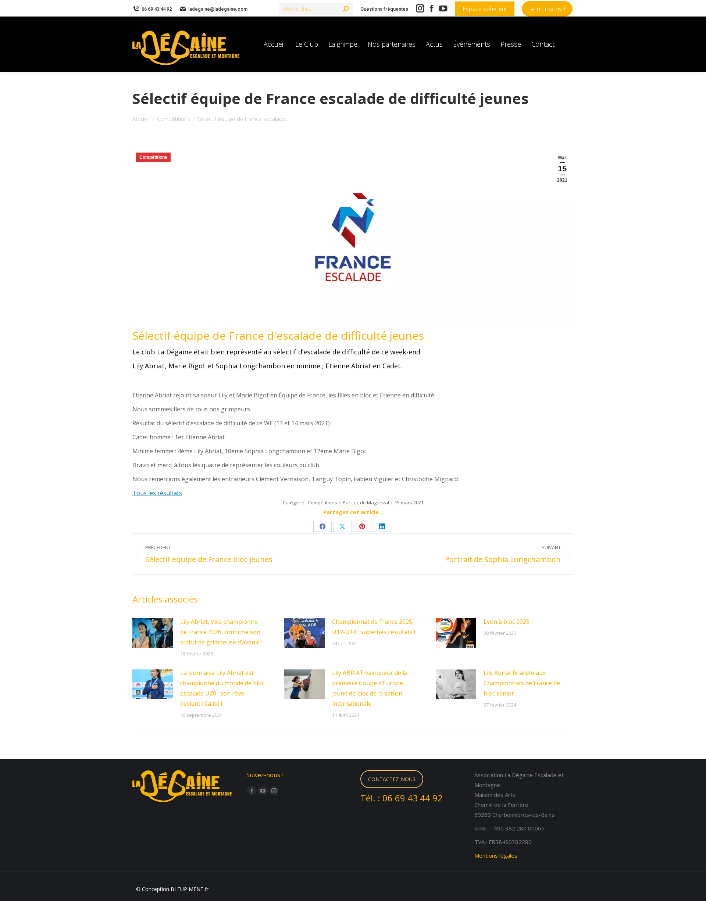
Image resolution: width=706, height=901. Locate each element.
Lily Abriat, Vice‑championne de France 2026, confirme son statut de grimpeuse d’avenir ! (221, 632)
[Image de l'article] (152, 633)
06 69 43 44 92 (157, 9)
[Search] (346, 9)
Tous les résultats (157, 493)
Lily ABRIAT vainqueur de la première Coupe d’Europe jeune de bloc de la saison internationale (369, 688)
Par (366, 502)
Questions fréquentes (384, 9)
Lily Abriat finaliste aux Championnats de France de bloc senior (522, 683)
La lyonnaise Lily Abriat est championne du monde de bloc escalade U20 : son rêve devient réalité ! (222, 688)
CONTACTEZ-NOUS (392, 779)
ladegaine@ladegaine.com (217, 9)
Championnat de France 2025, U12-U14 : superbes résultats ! (373, 627)
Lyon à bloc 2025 (507, 622)
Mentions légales (495, 855)
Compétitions (153, 157)
